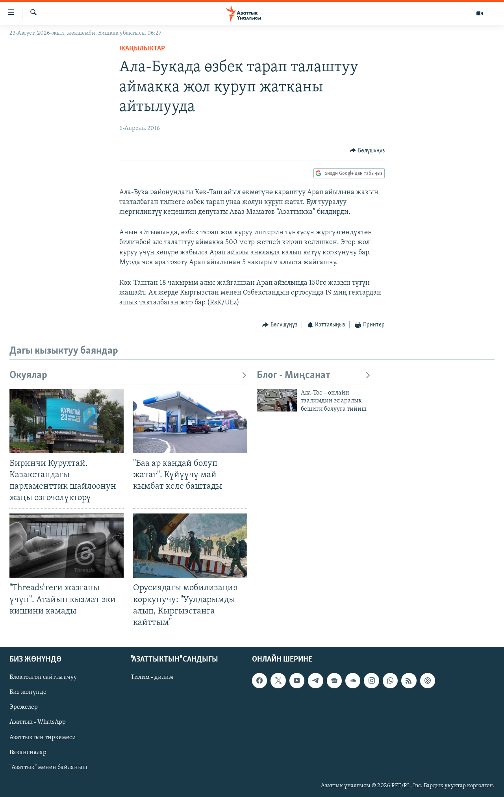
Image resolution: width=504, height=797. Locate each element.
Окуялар (28, 375)
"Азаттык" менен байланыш (48, 767)
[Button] (367, 151)
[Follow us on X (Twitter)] (278, 680)
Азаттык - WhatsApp (37, 722)
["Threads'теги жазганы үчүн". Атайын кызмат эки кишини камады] (66, 545)
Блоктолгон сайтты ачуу (43, 677)
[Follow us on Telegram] (315, 680)
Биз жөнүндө (27, 692)
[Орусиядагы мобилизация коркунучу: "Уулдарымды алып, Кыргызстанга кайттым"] (190, 545)
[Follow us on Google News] (334, 680)
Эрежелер (23, 707)
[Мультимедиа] (479, 13)
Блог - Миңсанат (293, 375)
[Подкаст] (427, 680)
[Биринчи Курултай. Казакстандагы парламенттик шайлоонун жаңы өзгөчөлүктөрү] (66, 421)
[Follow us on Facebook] (259, 680)
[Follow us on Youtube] (296, 680)
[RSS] (408, 680)
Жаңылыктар (142, 48)
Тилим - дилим (152, 677)
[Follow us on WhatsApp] (390, 680)
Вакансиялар (27, 752)
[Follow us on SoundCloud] (352, 680)
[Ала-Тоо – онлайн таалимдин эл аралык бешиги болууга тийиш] (277, 400)
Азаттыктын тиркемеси (42, 737)
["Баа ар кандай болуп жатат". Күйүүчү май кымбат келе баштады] (190, 421)
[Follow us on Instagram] (371, 680)
